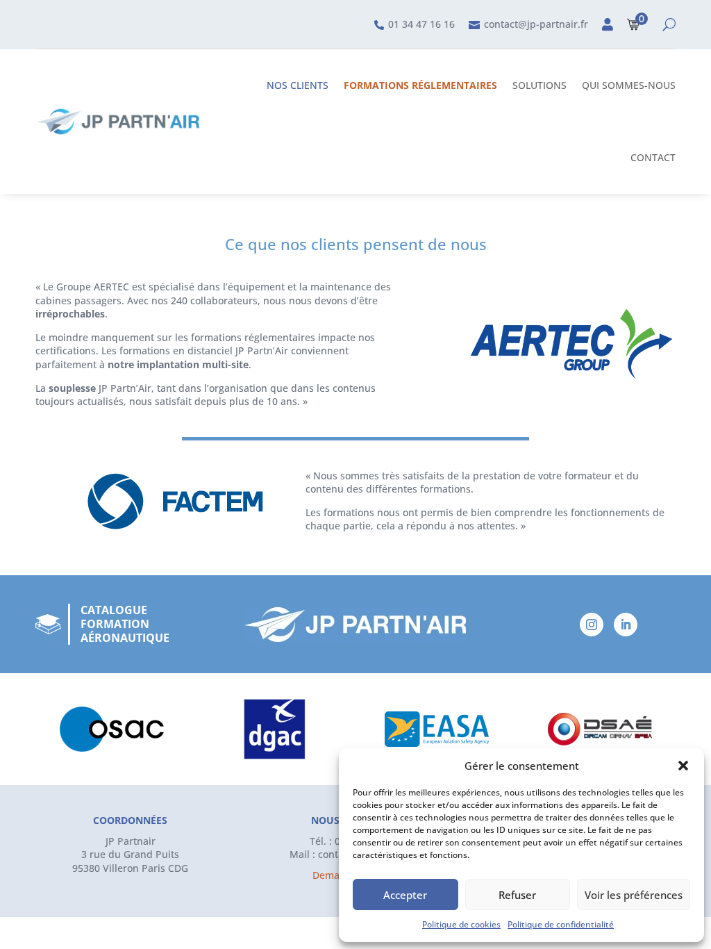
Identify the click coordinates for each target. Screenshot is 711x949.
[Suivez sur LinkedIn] (625, 624)
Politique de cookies (461, 924)
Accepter (405, 895)
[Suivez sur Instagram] (591, 624)
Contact (653, 157)
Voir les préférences (634, 895)
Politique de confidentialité (561, 924)
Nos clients (297, 85)
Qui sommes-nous (629, 85)
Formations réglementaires (420, 85)
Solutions (539, 85)
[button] (683, 766)
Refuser (517, 895)
